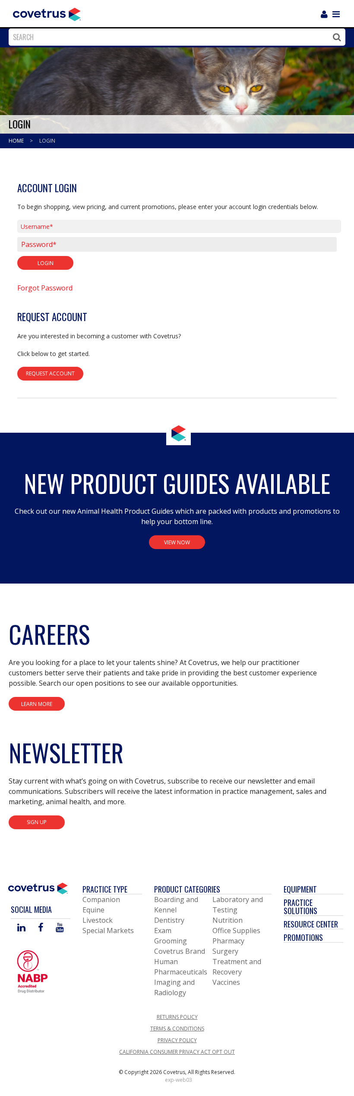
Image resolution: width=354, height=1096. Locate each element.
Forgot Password (45, 288)
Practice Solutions (300, 907)
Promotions (303, 937)
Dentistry (169, 920)
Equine (93, 910)
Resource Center (311, 924)
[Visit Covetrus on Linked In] (21, 928)
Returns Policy (177, 1017)
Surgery (225, 951)
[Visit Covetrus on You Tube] (60, 928)
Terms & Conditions (177, 1028)
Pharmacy (228, 941)
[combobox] (175, 37)
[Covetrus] (47, 13)
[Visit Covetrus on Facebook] (40, 928)
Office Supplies (236, 930)
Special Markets (108, 930)
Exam (162, 930)
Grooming (170, 941)
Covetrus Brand (179, 951)
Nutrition (227, 920)
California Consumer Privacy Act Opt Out (177, 1051)
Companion (101, 899)
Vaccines (226, 982)
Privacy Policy (177, 1040)
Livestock (97, 920)
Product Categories (187, 889)
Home (17, 140)
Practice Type (104, 889)
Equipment (300, 889)
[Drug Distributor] (32, 971)
